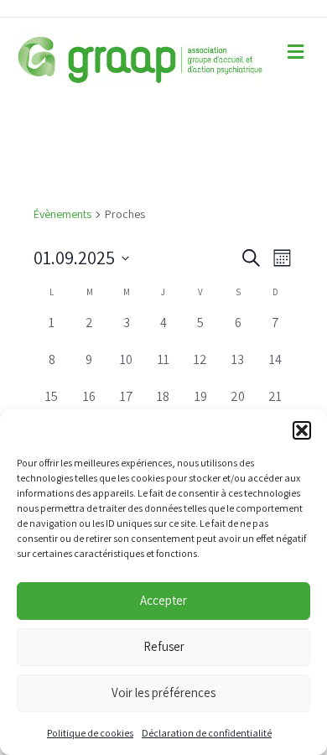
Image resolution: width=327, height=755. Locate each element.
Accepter (163, 600)
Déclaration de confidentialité (207, 732)
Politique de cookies (90, 732)
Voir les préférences (163, 692)
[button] (301, 430)
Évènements (62, 213)
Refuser (163, 646)
